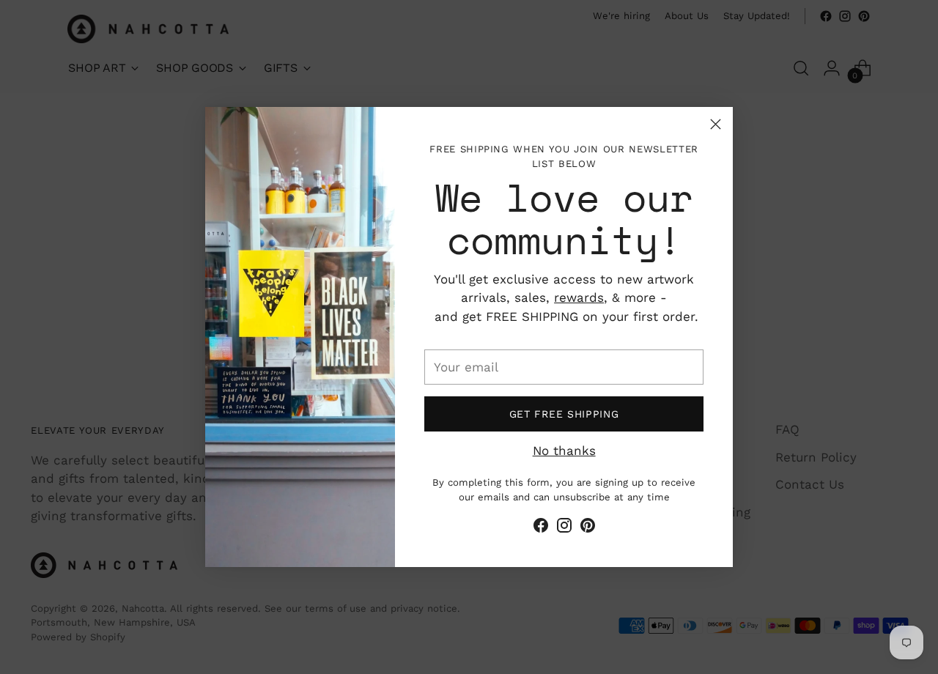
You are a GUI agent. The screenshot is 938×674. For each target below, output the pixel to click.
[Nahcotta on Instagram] (564, 528)
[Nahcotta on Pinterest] (588, 528)
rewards (579, 297)
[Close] (715, 124)
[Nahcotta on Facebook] (541, 528)
